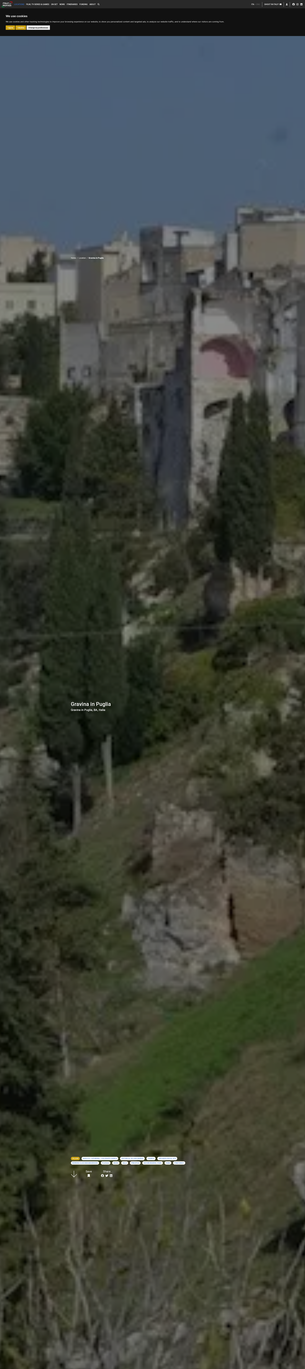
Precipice (135, 1163)
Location (82, 258)
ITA (252, 4)
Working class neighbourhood (85, 1163)
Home (73, 258)
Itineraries (72, 4)
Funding (83, 4)
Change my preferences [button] (38, 28)
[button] (98, 4)
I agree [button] (10, 28)
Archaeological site (167, 1158)
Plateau (105, 1163)
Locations (19, 4)
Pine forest (179, 1163)
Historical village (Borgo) (132, 1158)
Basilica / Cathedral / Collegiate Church (100, 1158)
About (92, 4)
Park (168, 1163)
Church (151, 1158)
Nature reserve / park (152, 1163)
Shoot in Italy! (272, 4)
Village (75, 1158)
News (62, 4)
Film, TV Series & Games (37, 4)
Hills (125, 1163)
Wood (116, 1163)
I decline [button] (20, 28)
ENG (258, 4)
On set (54, 4)
